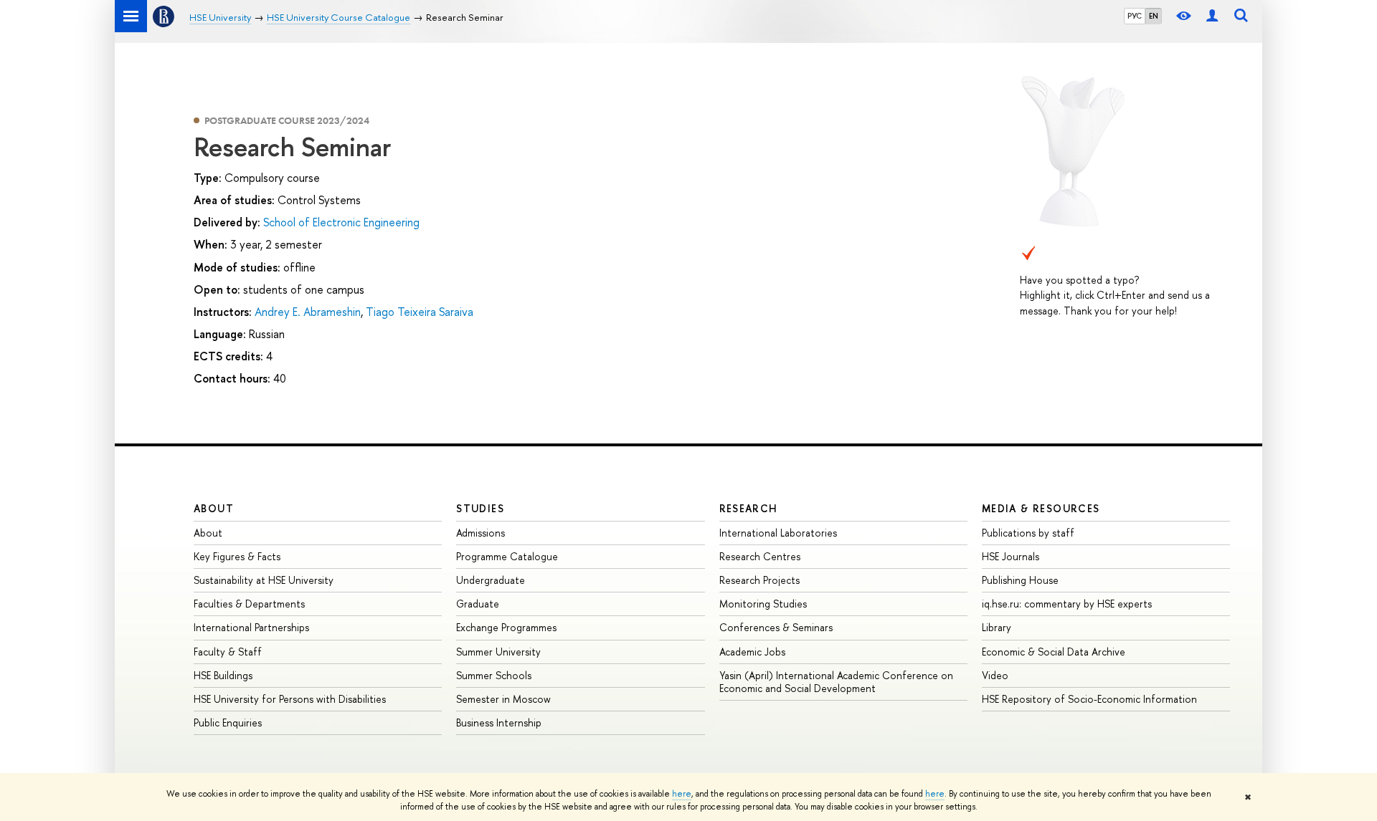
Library (996, 627)
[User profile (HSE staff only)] (1212, 16)
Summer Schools (493, 675)
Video (995, 675)
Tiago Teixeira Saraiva (419, 312)
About (214, 508)
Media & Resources (1041, 508)
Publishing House (1020, 580)
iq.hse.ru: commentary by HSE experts (1067, 603)
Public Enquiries (228, 722)
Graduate (477, 603)
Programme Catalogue (507, 556)
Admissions (480, 532)
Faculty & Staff (228, 651)
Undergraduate (490, 580)
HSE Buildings (223, 675)
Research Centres (759, 556)
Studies (480, 508)
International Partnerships (251, 627)
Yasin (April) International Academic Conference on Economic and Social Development (836, 681)
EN (1153, 16)
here (681, 794)
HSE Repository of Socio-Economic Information (1089, 699)
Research (748, 508)
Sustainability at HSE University (263, 580)
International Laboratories (778, 532)
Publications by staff (1028, 532)
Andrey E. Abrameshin (308, 312)
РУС (1134, 16)
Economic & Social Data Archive (1053, 651)
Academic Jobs (752, 651)
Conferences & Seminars (776, 627)
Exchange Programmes (506, 627)
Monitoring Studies (763, 603)
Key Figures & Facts (237, 556)
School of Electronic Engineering (341, 222)
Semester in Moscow (503, 699)
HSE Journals (1010, 556)
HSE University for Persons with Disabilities (290, 699)
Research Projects (759, 580)
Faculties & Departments (249, 603)
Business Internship (498, 722)
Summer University (498, 651)
